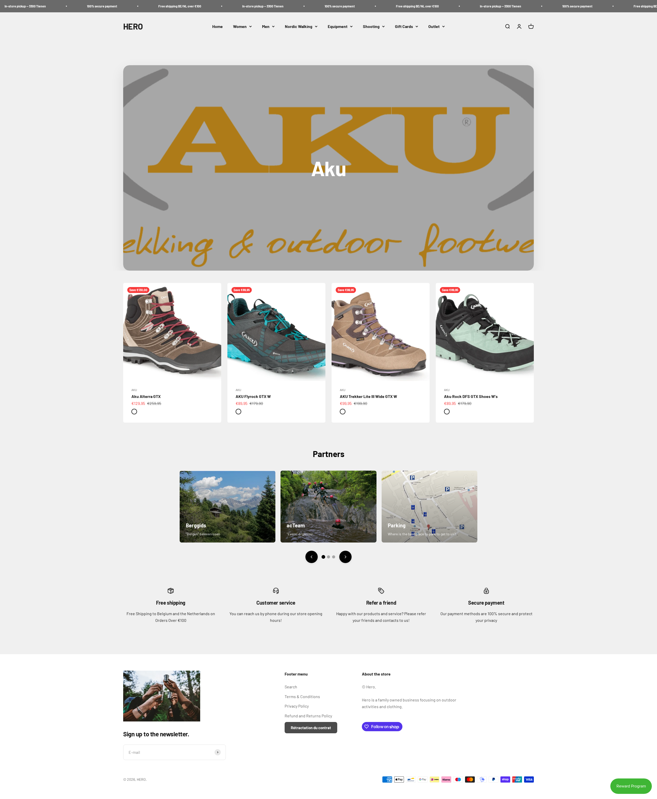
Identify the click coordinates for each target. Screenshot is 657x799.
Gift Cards (404, 26)
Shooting (371, 26)
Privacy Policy (297, 705)
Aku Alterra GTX (146, 396)
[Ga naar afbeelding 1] (323, 557)
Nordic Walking (298, 26)
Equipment (337, 26)
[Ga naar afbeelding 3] (333, 556)
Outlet (434, 26)
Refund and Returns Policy (308, 715)
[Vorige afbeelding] (311, 557)
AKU (134, 390)
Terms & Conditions (302, 696)
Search (291, 686)
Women (240, 26)
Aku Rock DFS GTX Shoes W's (471, 396)
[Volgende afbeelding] (345, 557)
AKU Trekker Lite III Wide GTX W (368, 396)
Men (265, 26)
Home (217, 26)
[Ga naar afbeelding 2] (328, 556)
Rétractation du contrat (311, 727)
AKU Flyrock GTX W (253, 396)
